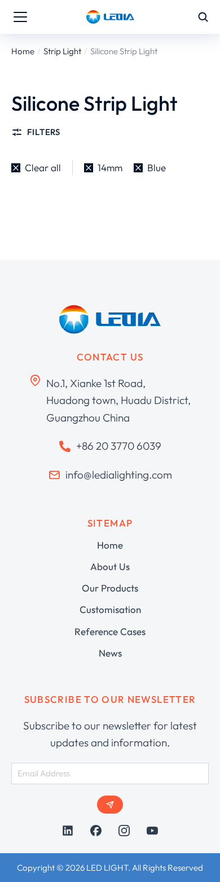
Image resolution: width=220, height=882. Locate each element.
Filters (43, 132)
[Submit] (110, 805)
